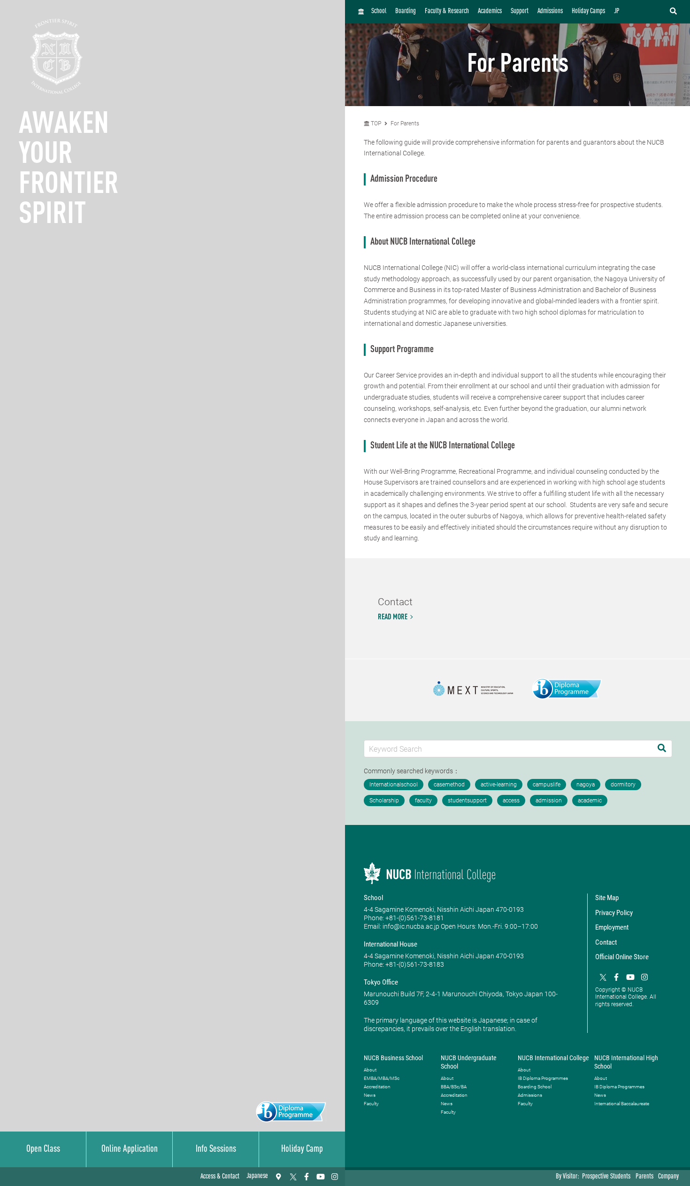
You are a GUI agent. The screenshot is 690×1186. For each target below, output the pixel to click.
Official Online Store (622, 957)
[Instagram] (335, 1176)
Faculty (371, 1103)
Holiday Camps (588, 11)
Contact (606, 942)
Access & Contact (219, 1176)
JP (617, 11)
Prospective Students (606, 1176)
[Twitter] (292, 1176)
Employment (612, 927)
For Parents (405, 123)
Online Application (129, 1149)
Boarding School (535, 1086)
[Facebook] (306, 1176)
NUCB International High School (626, 1062)
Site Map (607, 897)
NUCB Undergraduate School (469, 1062)
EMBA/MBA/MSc (381, 1078)
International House (390, 944)
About (370, 1069)
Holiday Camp (302, 1149)
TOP (375, 123)
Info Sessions (216, 1149)
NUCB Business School (393, 1058)
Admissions (550, 11)
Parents (644, 1176)
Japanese (257, 1176)
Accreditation (377, 1086)
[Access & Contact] (278, 1176)
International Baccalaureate (621, 1103)
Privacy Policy (614, 913)
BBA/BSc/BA (454, 1086)
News (370, 1095)
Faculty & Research (447, 11)
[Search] (662, 748)
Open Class (43, 1149)
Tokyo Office (381, 982)
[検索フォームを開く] (673, 11)
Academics (490, 11)
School (378, 11)
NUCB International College (553, 1058)
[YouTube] (321, 1176)
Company (668, 1176)
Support (520, 11)
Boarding (405, 11)
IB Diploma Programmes (543, 1078)
